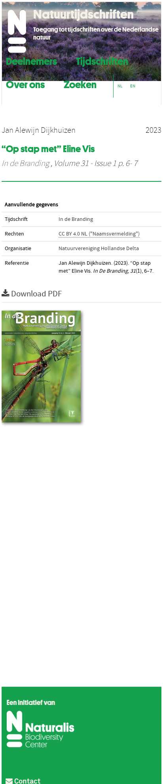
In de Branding (25, 163)
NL (120, 86)
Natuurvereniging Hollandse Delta (99, 248)
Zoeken (80, 83)
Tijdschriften (102, 60)
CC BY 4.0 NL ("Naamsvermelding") (99, 234)
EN (132, 86)
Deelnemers (31, 60)
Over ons (25, 83)
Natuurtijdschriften (83, 14)
